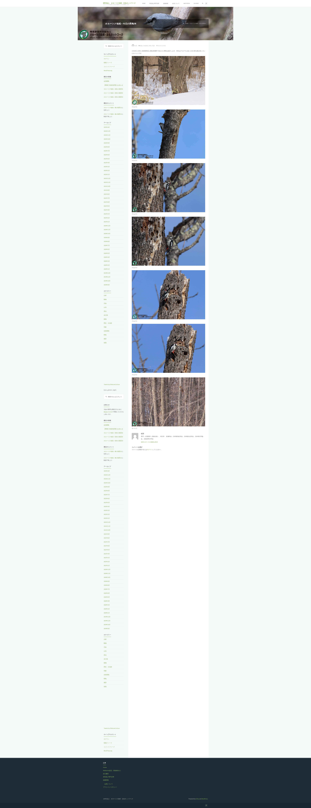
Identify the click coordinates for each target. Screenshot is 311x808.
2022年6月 (107, 155)
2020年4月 (107, 257)
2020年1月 (107, 269)
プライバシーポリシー (110, 787)
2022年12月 (107, 131)
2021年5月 (107, 206)
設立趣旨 (106, 774)
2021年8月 (107, 194)
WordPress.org (108, 70)
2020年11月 (107, 229)
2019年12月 (107, 273)
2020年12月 (107, 226)
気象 (105, 327)
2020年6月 (107, 249)
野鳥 (150, 45)
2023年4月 (107, 127)
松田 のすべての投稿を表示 (149, 442)
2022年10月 (107, 139)
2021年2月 (107, 218)
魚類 (105, 343)
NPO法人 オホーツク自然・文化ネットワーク (119, 3)
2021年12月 (107, 178)
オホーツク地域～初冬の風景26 (113, 89)
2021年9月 (107, 190)
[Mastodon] (206, 3)
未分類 (106, 315)
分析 (105, 295)
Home (105, 767)
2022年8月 (107, 147)
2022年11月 (107, 135)
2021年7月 (107, 198)
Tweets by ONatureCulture (112, 384)
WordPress (205, 799)
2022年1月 (107, 174)
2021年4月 (107, 210)
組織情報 (106, 780)
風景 (153, 45)
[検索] (202, 3)
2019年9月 (107, 285)
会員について (108, 784)
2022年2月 (107, 170)
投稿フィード (108, 62)
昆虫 (105, 311)
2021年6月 (107, 202)
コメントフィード (109, 66)
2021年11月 (107, 182)
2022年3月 (107, 167)
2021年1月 (107, 222)
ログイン (149, 449)
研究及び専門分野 (108, 777)
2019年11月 (107, 277)
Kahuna (198, 799)
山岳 (105, 307)
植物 (187, 23)
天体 (105, 303)
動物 (105, 299)
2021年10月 (107, 186)
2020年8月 (107, 241)
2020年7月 (107, 245)
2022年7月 (107, 151)
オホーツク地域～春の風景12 (113, 107)
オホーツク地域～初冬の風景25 (113, 93)
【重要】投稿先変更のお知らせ (113, 85)
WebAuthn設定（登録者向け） (112, 770)
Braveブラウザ (108, 412)
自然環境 (145, 45)
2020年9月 (107, 237)
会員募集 (106, 81)
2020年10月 (107, 233)
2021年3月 (107, 214)
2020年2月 (107, 265)
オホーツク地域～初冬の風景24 (113, 97)
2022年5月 (107, 159)
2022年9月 (107, 143)
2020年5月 (107, 253)
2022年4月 (107, 163)
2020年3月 (107, 261)
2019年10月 (107, 281)
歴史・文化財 (108, 323)
